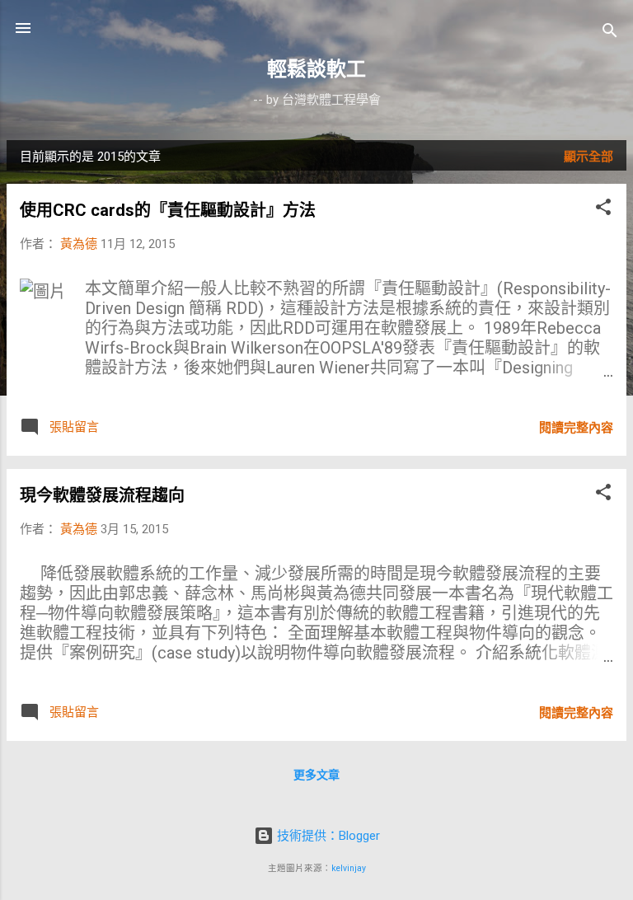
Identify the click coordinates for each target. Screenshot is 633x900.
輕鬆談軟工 (316, 69)
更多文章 (316, 774)
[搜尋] (610, 33)
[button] (603, 210)
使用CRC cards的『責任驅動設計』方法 (168, 210)
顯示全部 (588, 156)
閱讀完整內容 (576, 427)
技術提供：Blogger (327, 835)
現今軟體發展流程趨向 (102, 495)
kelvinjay (348, 868)
